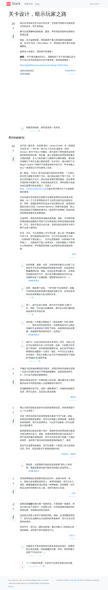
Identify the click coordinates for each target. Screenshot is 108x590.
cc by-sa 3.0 (74, 580)
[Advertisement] (48, 98)
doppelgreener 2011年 (36, 566)
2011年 (30, 298)
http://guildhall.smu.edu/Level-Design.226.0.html (44, 65)
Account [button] (94, 3)
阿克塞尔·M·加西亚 (69, 454)
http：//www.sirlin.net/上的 (33, 188)
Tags (37, 3)
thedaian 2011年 (34, 361)
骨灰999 (73, 535)
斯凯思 (73, 397)
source (73, 74)
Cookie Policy (34, 583)
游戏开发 (28, 3)
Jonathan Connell (34, 556)
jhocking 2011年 (34, 131)
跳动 (74, 254)
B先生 (73, 493)
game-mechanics (27, 71)
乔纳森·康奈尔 (70, 71)
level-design (25, 74)
